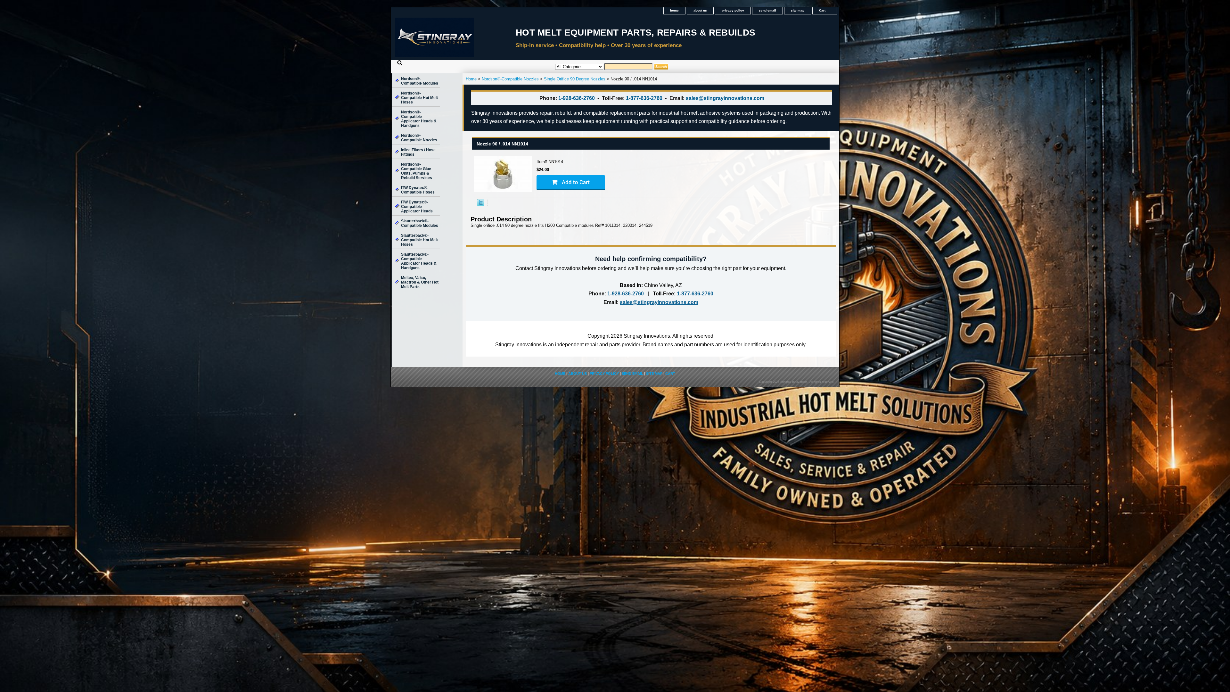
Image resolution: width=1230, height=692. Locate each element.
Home (471, 79)
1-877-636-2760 (644, 98)
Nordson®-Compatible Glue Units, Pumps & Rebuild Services (416, 171)
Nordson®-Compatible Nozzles (510, 79)
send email (767, 10)
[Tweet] (480, 204)
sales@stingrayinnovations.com (725, 98)
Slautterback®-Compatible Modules (419, 223)
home (674, 10)
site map (797, 10)
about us (700, 10)
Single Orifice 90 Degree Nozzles (575, 79)
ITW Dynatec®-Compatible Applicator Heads (417, 206)
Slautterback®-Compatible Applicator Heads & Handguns (419, 261)
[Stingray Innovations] (471, 39)
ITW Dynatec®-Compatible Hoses (418, 189)
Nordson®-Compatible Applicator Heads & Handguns (419, 119)
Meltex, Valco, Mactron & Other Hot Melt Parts (420, 282)
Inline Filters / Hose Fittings (418, 152)
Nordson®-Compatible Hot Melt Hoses (419, 97)
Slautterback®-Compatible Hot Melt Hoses (419, 240)
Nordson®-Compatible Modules (419, 81)
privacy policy (733, 10)
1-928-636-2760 (576, 98)
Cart (822, 10)
